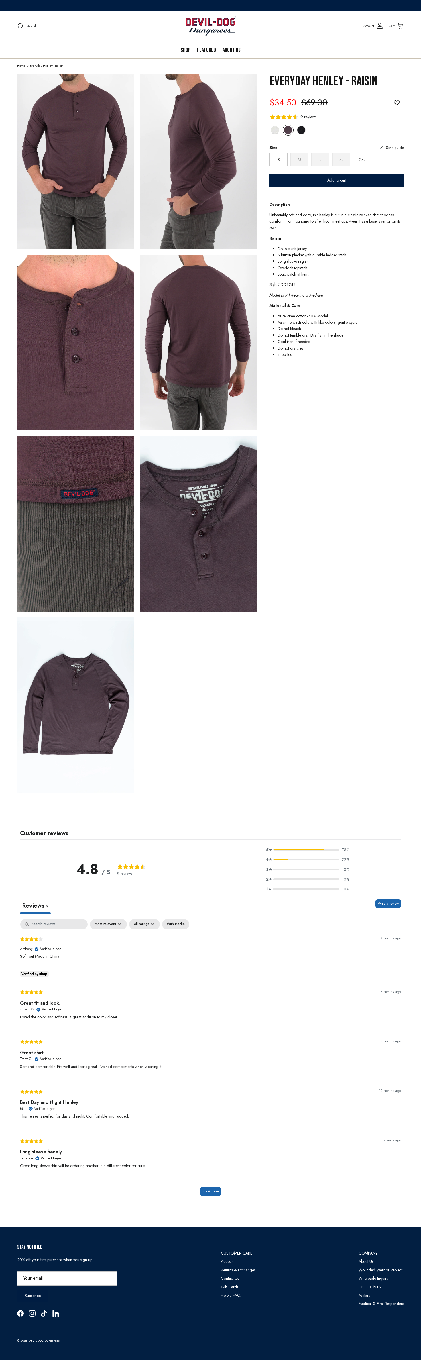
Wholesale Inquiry (373, 1278)
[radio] (274, 130)
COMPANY (368, 1253)
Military (364, 1295)
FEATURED (206, 50)
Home (21, 65)
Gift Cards (229, 1287)
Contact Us (230, 1278)
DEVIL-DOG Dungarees (44, 1340)
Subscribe (33, 1295)
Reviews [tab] (35, 906)
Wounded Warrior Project (380, 1270)
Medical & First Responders (381, 1303)
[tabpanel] (210, 1060)
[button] (307, 850)
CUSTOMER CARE (236, 1253)
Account (228, 1261)
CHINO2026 (254, 5)
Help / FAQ (231, 1295)
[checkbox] (175, 924)
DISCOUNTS (370, 1287)
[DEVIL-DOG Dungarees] (211, 26)
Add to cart (336, 180)
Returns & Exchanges (238, 1270)
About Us (232, 50)
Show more (210, 1191)
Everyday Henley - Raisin (47, 65)
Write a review (388, 903)
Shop (185, 50)
